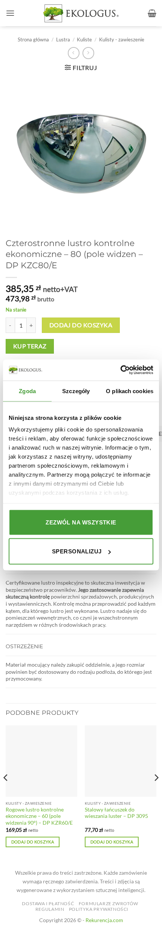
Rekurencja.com (104, 920)
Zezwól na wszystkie (81, 522)
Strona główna (33, 39)
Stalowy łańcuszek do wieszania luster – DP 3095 (116, 813)
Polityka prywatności (98, 909)
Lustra (63, 39)
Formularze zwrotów (108, 903)
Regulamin (49, 909)
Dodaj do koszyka (80, 325)
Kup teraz (30, 346)
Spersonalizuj (77, 551)
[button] (10, 13)
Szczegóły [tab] (76, 391)
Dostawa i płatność (48, 903)
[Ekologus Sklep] (81, 13)
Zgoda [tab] (27, 391)
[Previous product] (88, 53)
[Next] (155, 793)
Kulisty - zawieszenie (121, 39)
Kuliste (84, 39)
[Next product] (73, 53)
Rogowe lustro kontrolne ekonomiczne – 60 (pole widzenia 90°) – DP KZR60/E (39, 816)
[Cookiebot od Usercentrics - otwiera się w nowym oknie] (120, 370)
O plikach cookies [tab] (129, 391)
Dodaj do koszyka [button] (32, 841)
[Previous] (6, 793)
